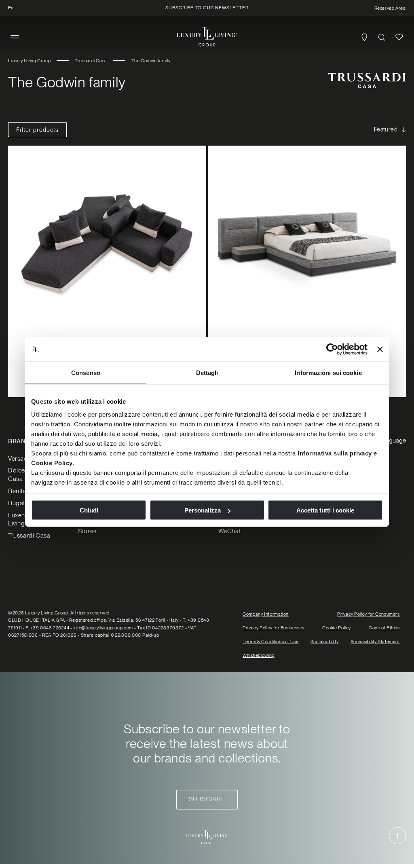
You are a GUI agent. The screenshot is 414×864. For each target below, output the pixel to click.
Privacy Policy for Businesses (273, 628)
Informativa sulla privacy (335, 452)
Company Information (266, 614)
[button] (14, 37)
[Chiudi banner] (380, 349)
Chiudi (89, 510)
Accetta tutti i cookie (325, 510)
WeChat (229, 531)
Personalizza (202, 510)
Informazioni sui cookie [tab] (328, 372)
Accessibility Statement (375, 641)
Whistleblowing (259, 655)
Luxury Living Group (29, 61)
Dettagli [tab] (207, 372)
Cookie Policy (52, 462)
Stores (87, 531)
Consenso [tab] (85, 372)
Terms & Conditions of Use (270, 641)
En (10, 8)
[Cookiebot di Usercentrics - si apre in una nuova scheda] (332, 349)
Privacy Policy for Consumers (368, 614)
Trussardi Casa (91, 61)
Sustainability (324, 641)
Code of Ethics (384, 628)
